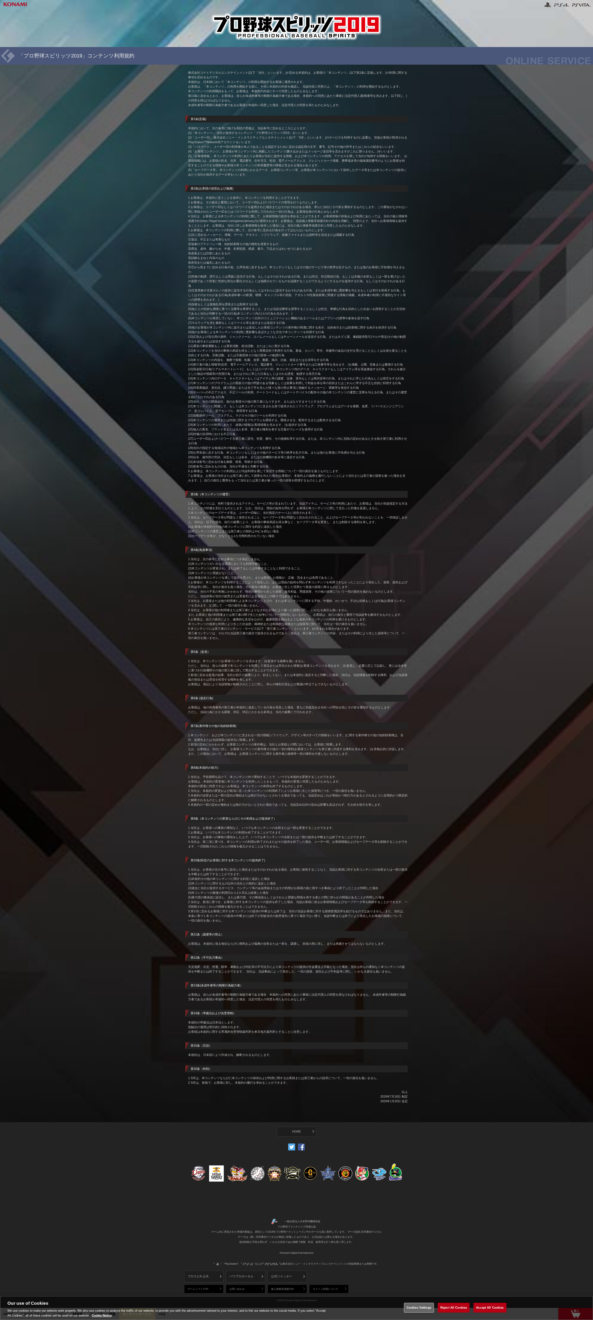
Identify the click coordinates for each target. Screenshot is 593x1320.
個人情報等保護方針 (282, 1289)
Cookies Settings (419, 1307)
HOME (296, 1131)
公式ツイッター (281, 1276)
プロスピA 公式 (198, 1276)
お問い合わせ (237, 1289)
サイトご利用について (325, 1289)
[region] (296, 1308)
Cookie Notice (102, 1315)
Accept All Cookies (490, 1307)
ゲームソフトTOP (198, 1289)
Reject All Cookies (453, 1307)
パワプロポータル (241, 1276)
